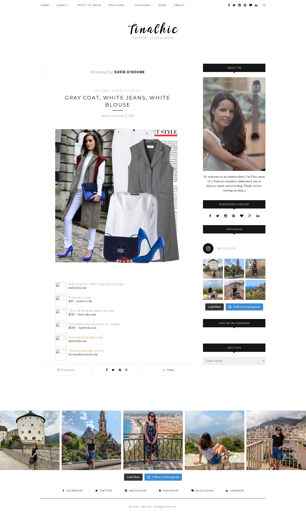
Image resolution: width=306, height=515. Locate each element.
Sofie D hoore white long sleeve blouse (96, 284)
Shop (162, 5)
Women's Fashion (126, 90)
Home (45, 5)
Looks (61, 5)
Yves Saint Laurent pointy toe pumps (94, 324)
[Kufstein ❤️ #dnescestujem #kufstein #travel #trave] (213, 269)
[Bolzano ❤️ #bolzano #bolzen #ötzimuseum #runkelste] (234, 269)
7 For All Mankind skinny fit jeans (91, 311)
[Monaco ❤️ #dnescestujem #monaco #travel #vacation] (234, 290)
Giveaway (143, 5)
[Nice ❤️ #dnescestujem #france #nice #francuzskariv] (255, 269)
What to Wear (89, 5)
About (179, 5)
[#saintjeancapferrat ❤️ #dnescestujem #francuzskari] (255, 290)
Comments (66, 370)
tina (170, 370)
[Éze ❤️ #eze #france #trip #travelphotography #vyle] (213, 290)
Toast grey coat (79, 297)
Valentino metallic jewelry (86, 350)
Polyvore (116, 5)
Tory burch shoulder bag (85, 337)
